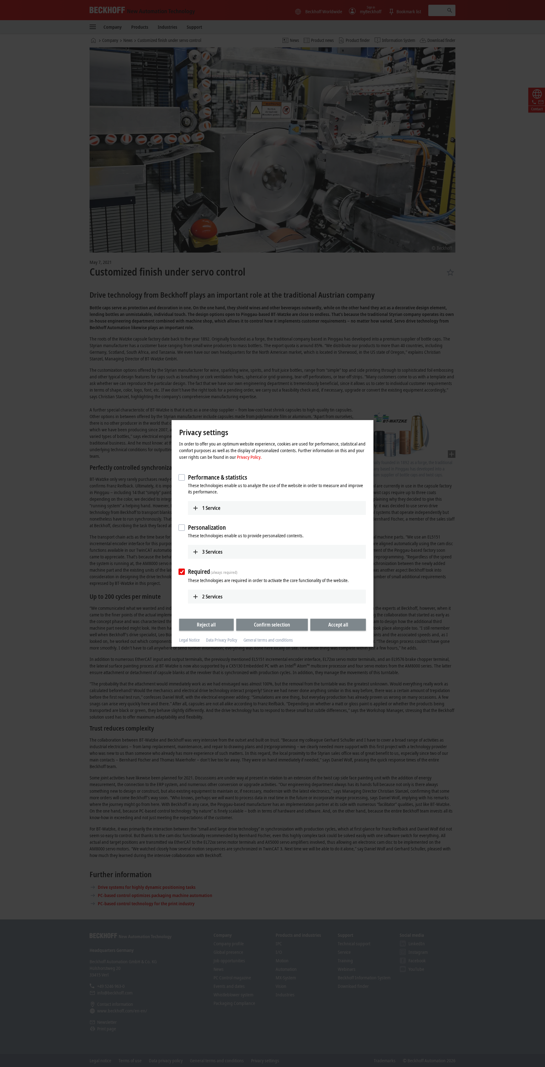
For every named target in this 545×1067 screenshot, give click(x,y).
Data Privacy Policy (221, 640)
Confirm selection (272, 624)
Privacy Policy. (249, 457)
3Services (212, 551)
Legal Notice (189, 640)
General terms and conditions (268, 640)
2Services (212, 596)
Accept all (338, 624)
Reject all (206, 624)
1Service (211, 507)
